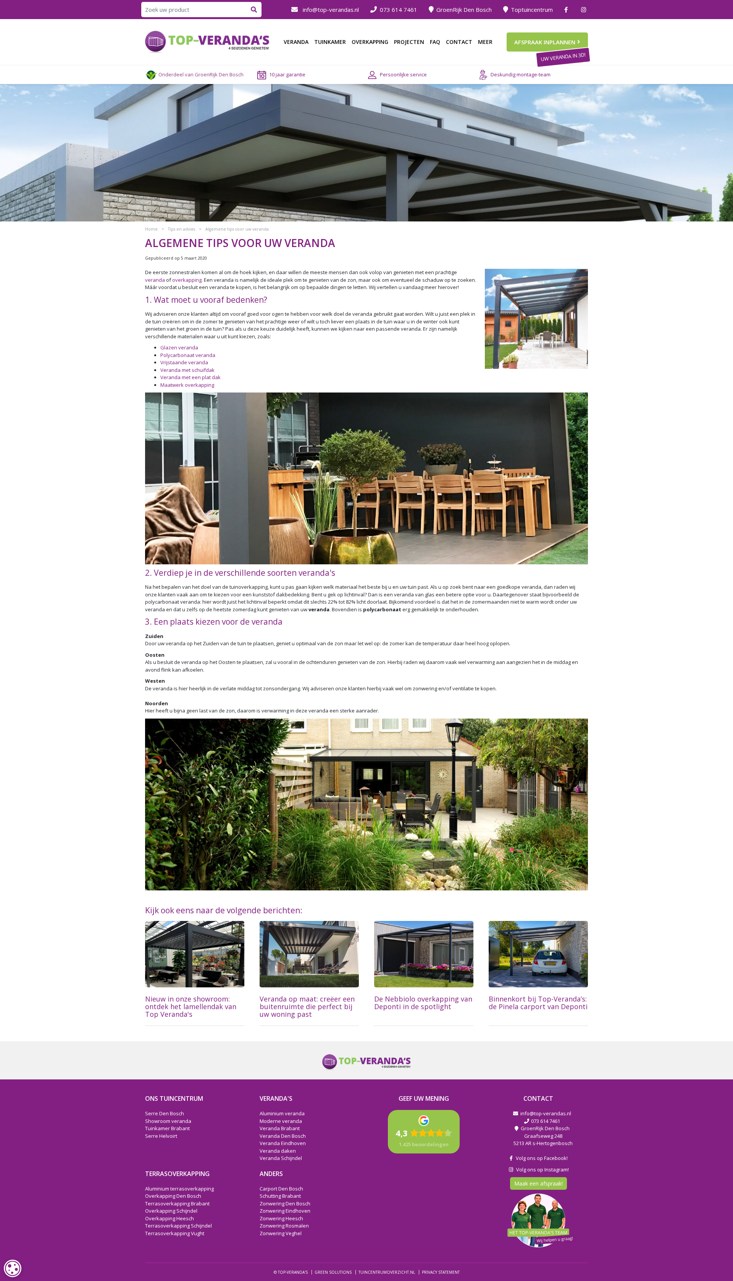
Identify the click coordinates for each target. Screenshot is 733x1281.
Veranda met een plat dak (190, 377)
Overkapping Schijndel (171, 1210)
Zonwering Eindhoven (285, 1210)
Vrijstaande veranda (184, 362)
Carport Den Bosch (281, 1188)
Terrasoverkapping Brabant (177, 1203)
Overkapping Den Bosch (173, 1195)
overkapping (187, 279)
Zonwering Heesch (281, 1218)
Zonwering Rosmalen (284, 1225)
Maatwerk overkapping (187, 384)
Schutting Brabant (280, 1195)
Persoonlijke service (403, 74)
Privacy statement (441, 1272)
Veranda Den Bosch (283, 1135)
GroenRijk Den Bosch (464, 9)
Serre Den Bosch (164, 1113)
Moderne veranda (281, 1120)
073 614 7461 (398, 9)
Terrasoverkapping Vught (174, 1232)
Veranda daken (278, 1150)
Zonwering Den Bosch (285, 1203)
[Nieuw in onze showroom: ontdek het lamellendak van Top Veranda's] (194, 954)
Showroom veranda (168, 1120)
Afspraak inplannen (544, 42)
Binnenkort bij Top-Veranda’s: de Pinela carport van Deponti (538, 1002)
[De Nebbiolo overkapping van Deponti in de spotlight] (423, 954)
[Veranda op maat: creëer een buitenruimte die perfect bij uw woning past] (309, 954)
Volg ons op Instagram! (541, 1169)
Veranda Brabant (280, 1128)
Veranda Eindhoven (283, 1143)
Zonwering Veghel (281, 1232)
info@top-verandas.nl (331, 9)
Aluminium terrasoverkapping (179, 1188)
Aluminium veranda (282, 1113)
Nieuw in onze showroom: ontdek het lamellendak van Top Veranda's (190, 1006)
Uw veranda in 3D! (563, 57)
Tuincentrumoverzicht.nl (386, 1272)
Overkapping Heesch (169, 1218)
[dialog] (12, 1268)
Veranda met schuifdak (187, 370)
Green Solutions (333, 1272)
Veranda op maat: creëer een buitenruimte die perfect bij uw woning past (307, 1006)
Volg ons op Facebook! (540, 1158)
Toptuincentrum (532, 9)
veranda (155, 279)
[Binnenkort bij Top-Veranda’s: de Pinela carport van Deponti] (538, 954)
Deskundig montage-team (521, 74)
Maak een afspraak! (538, 1183)
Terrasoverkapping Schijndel (178, 1225)
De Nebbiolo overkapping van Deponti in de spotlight (423, 1002)
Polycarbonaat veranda (187, 355)
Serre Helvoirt (161, 1135)
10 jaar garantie (287, 74)
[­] (567, 9)
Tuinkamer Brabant (167, 1128)
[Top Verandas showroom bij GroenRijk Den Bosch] (207, 41)
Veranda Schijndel (281, 1158)
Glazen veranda (179, 347)
